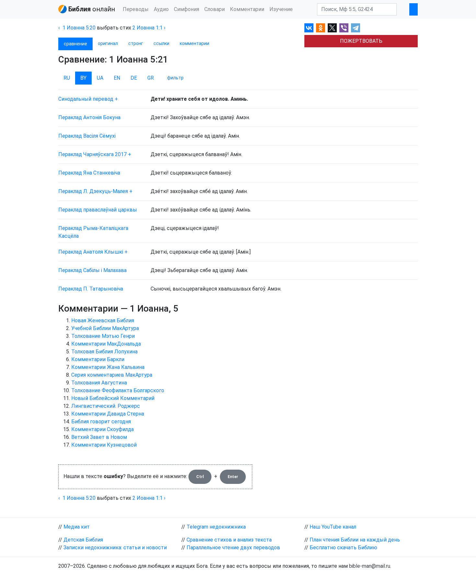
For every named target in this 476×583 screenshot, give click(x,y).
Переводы (136, 9)
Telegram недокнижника (216, 527)
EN (117, 78)
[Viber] (343, 27)
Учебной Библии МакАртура (105, 328)
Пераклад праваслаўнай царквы (97, 210)
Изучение (281, 9)
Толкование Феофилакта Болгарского (117, 390)
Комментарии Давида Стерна (107, 414)
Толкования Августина (99, 383)
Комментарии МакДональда (106, 344)
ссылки (161, 43)
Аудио (161, 9)
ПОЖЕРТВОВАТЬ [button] (361, 41)
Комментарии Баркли (97, 359)
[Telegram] (355, 27)
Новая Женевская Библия (102, 320)
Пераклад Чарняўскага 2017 (92, 154)
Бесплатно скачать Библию (343, 547)
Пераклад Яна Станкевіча (89, 173)
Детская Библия (83, 540)
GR (150, 78)
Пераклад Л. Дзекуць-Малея (93, 191)
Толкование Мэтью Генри (103, 336)
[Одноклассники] (320, 27)
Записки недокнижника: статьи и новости (115, 547)
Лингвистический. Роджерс (105, 406)
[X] (332, 27)
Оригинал (108, 43)
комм (194, 43)
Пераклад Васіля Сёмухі (87, 136)
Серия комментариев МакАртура (111, 375)
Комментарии (247, 9)
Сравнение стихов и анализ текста (229, 540)
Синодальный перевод (85, 99)
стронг (135, 43)
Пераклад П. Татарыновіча (90, 289)
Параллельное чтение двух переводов (233, 547)
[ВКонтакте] (308, 27)
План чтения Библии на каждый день (355, 540)
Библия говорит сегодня (101, 421)
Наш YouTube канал (333, 527)
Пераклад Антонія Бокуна (89, 117)
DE (133, 78)
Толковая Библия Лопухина (104, 352)
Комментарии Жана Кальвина (107, 367)
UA (100, 78)
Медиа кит (76, 527)
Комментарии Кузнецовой (104, 445)
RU (66, 78)
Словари (214, 9)
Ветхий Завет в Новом (99, 437)
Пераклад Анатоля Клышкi (90, 252)
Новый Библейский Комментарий (112, 398)
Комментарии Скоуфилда (102, 429)
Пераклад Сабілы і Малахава (92, 270)
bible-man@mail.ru (369, 566)
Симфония (186, 9)
